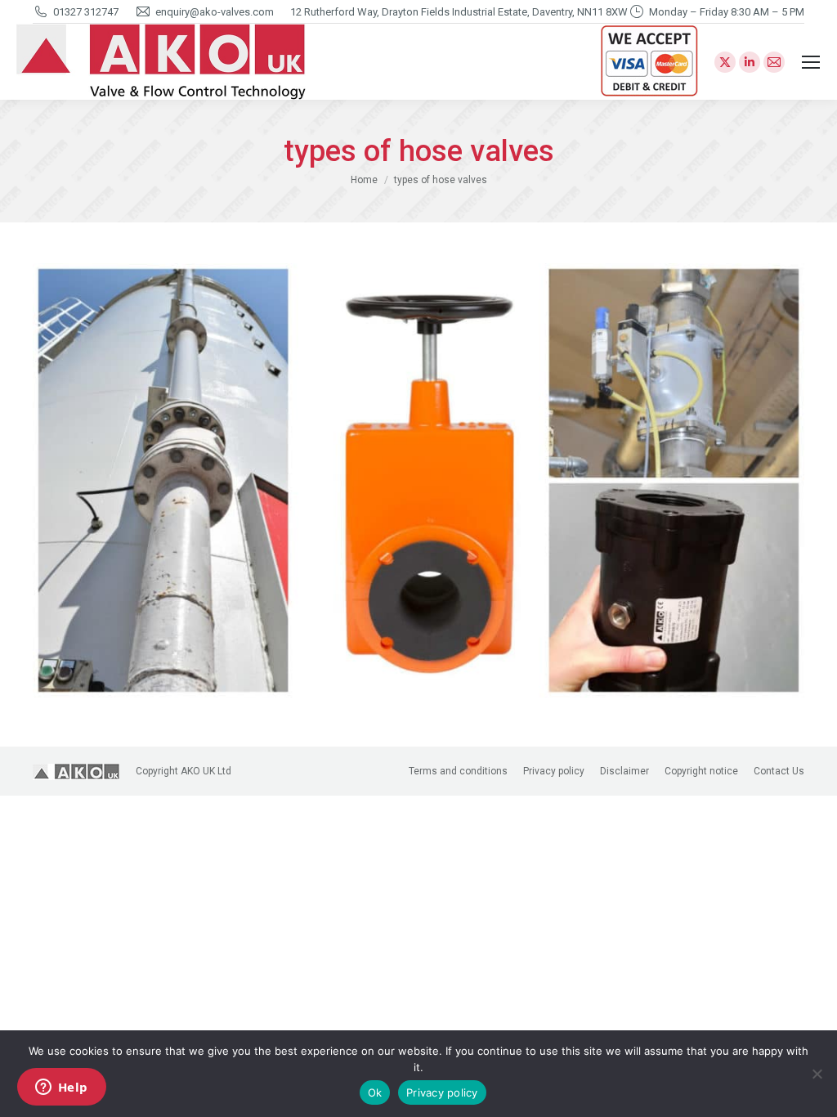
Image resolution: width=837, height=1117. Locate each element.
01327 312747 (86, 12)
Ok (375, 1092)
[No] (816, 1073)
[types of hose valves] (418, 480)
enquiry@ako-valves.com (214, 12)
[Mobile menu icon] (811, 62)
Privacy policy (442, 1092)
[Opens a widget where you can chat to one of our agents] (61, 1088)
